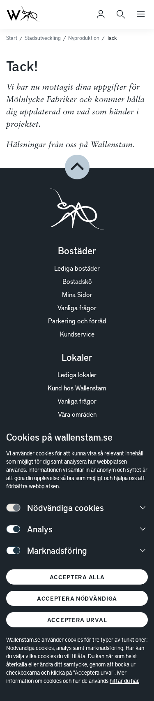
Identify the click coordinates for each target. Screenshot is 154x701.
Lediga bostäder (77, 267)
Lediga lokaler (77, 374)
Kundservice (77, 333)
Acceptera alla (77, 577)
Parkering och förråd (77, 320)
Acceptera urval (77, 620)
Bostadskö (77, 281)
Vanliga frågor (77, 307)
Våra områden (77, 413)
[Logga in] (101, 14)
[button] (77, 167)
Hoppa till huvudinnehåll (48, 18)
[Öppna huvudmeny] (141, 14)
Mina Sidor (77, 294)
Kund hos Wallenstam (77, 387)
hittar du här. (124, 681)
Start (11, 38)
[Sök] (121, 14)
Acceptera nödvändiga (77, 598)
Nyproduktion (83, 38)
